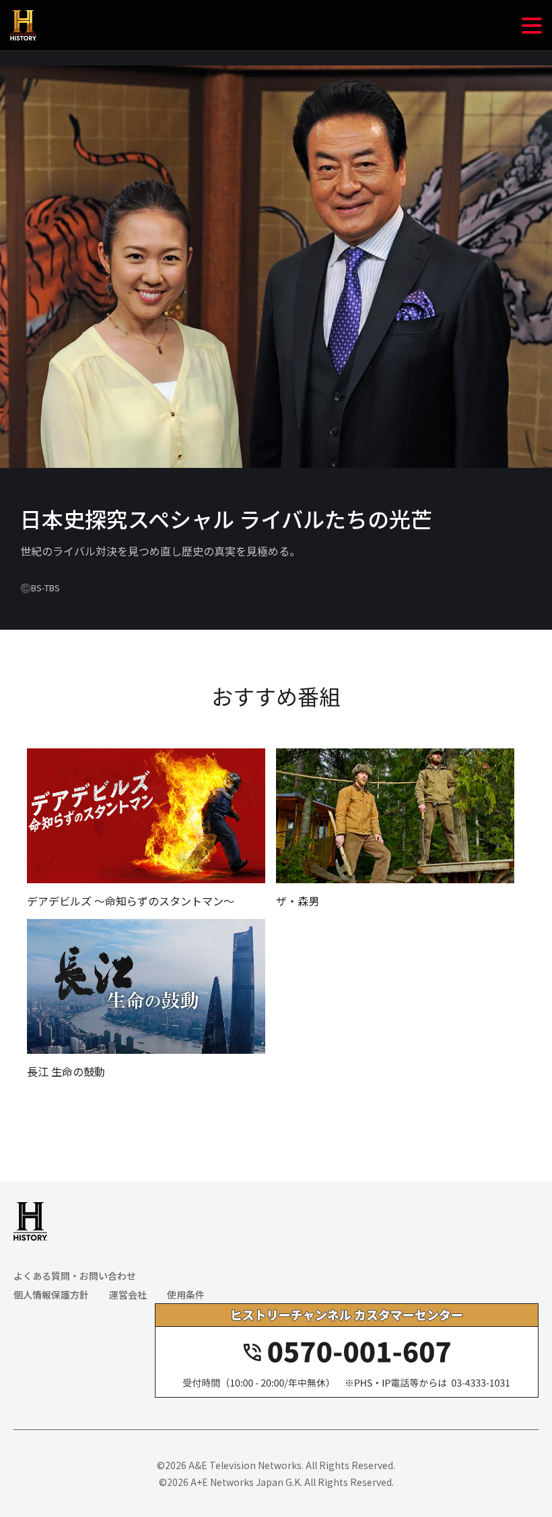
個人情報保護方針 (51, 1294)
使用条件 (186, 1294)
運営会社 (128, 1294)
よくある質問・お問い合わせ (74, 1275)
